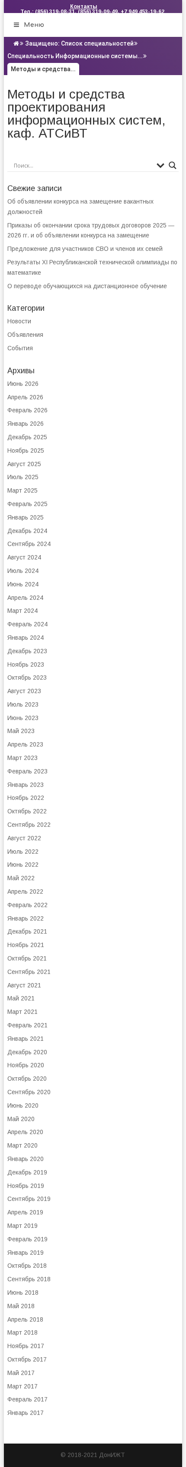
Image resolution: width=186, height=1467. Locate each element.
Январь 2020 (25, 1158)
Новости (19, 321)
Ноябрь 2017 (25, 1345)
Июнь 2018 (22, 1292)
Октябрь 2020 (27, 1078)
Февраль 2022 (27, 904)
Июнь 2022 (22, 864)
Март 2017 (22, 1386)
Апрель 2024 (25, 597)
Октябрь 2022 (27, 811)
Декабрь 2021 (27, 931)
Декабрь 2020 (27, 1052)
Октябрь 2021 (27, 958)
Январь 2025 (25, 517)
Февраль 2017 (27, 1399)
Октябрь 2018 (27, 1265)
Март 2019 (22, 1225)
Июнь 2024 (22, 584)
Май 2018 (21, 1306)
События (20, 348)
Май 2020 (21, 1118)
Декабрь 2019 (27, 1172)
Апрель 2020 (25, 1131)
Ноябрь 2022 (25, 797)
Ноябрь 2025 (25, 450)
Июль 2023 (22, 704)
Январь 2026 (25, 423)
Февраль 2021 (27, 1025)
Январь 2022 (25, 918)
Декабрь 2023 (27, 651)
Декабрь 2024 (27, 530)
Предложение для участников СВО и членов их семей (85, 248)
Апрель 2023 (25, 744)
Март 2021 (22, 1011)
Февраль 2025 (27, 503)
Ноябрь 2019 (25, 1185)
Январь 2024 (25, 637)
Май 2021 (21, 998)
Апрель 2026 (25, 397)
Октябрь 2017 (27, 1359)
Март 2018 (22, 1332)
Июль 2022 (22, 851)
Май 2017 (21, 1372)
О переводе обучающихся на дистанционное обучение (87, 286)
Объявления (25, 334)
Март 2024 (22, 610)
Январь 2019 (25, 1252)
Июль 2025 (22, 477)
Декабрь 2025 (27, 437)
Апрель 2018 (25, 1319)
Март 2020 (22, 1145)
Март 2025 (22, 490)
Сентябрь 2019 (29, 1198)
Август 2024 (24, 557)
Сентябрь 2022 (29, 824)
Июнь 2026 (22, 383)
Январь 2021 (25, 1038)
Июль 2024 (22, 570)
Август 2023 (24, 690)
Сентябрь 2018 (29, 1279)
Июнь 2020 (22, 1105)
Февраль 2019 (27, 1239)
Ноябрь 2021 (25, 944)
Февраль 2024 (27, 624)
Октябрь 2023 (27, 677)
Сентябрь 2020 (29, 1092)
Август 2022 (24, 838)
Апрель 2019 (25, 1212)
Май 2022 (21, 878)
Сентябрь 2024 (29, 543)
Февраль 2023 (27, 771)
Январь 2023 (25, 784)
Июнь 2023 (22, 717)
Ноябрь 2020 (25, 1065)
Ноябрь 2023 (25, 664)
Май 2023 (21, 730)
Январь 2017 (25, 1412)
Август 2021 (24, 985)
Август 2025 (24, 463)
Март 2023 (22, 757)
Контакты (83, 6)
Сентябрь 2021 (29, 971)
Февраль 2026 (27, 410)
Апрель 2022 (25, 891)
